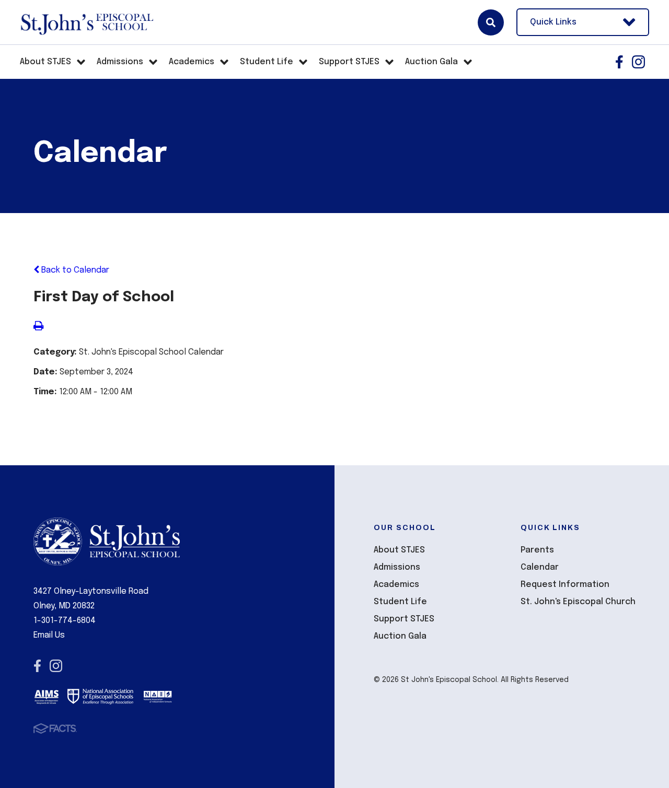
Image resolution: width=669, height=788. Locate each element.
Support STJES (404, 619)
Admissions (397, 567)
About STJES (399, 550)
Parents (537, 550)
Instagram (638, 61)
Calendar (540, 567)
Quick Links (553, 22)
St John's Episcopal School (86, 22)
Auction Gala (400, 636)
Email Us (49, 635)
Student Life (400, 601)
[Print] (38, 327)
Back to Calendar (74, 270)
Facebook (619, 61)
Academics (396, 584)
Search (491, 22)
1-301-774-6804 (64, 620)
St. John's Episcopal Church (578, 601)
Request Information (565, 584)
